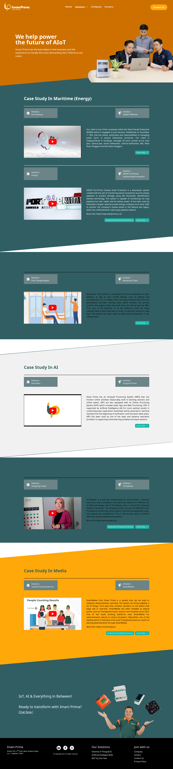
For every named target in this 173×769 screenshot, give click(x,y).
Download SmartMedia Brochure (120, 633)
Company (96, 6)
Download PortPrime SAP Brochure (119, 220)
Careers (109, 6)
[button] (81, 7)
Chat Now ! (26, 712)
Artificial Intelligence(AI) (102, 755)
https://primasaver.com (106, 520)
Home (68, 6)
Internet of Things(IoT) (102, 751)
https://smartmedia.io (106, 627)
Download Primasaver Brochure (120, 527)
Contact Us (159, 7)
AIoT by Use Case (99, 758)
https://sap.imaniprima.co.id (108, 214)
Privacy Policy (140, 761)
